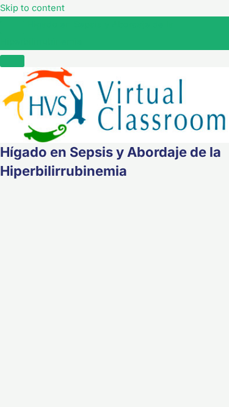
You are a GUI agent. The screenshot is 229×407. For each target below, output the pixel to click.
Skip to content (32, 7)
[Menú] (12, 61)
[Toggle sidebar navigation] (12, 27)
